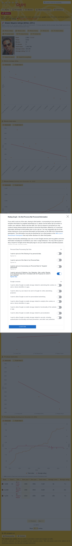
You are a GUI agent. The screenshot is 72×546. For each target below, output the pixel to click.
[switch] (59, 253)
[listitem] (36, 249)
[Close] (68, 217)
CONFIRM (22, 326)
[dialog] (36, 273)
